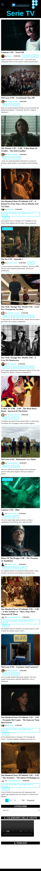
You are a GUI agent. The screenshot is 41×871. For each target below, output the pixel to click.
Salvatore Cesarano (13, 313)
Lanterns (26, 56)
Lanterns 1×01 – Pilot (10, 510)
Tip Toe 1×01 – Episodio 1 (12, 259)
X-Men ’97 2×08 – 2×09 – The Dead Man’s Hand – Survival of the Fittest (19, 409)
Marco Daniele (11, 364)
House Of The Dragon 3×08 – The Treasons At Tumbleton (19, 559)
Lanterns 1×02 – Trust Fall (12, 52)
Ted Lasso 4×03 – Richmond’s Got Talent (18, 459)
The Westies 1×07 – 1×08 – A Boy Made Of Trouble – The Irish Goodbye (19, 149)
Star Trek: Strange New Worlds (22, 316)
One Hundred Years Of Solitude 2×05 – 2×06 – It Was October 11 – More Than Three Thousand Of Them (20, 611)
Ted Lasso (15, 104)
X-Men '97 (15, 418)
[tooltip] (33, 1)
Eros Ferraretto (12, 263)
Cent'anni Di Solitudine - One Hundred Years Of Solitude (17, 214)
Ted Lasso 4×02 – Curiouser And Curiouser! (19, 667)
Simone (9, 56)
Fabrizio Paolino (12, 101)
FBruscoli (10, 209)
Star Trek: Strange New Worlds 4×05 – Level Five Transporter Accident (20, 308)
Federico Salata (12, 513)
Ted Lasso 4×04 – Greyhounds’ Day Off (17, 98)
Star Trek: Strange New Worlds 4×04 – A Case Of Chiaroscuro (18, 359)
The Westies (16, 157)
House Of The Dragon (11, 567)
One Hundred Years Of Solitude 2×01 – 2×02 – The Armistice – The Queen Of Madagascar (20, 776)
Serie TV (35, 56)
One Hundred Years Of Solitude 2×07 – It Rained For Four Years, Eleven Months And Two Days (19, 204)
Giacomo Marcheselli (13, 617)
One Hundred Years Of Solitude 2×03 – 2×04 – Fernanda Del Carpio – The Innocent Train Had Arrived (20, 720)
